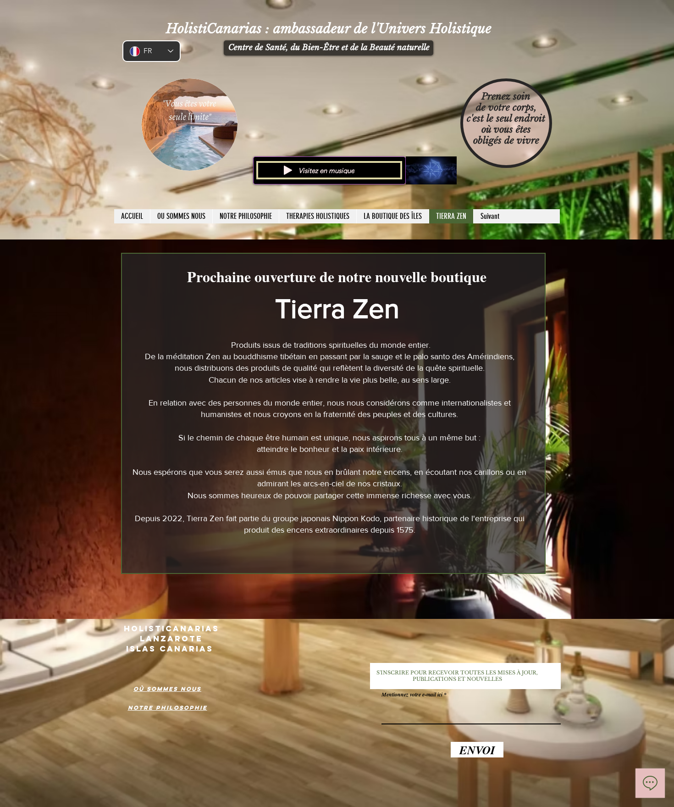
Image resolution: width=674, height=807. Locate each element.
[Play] (288, 170)
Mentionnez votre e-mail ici (411, 694)
